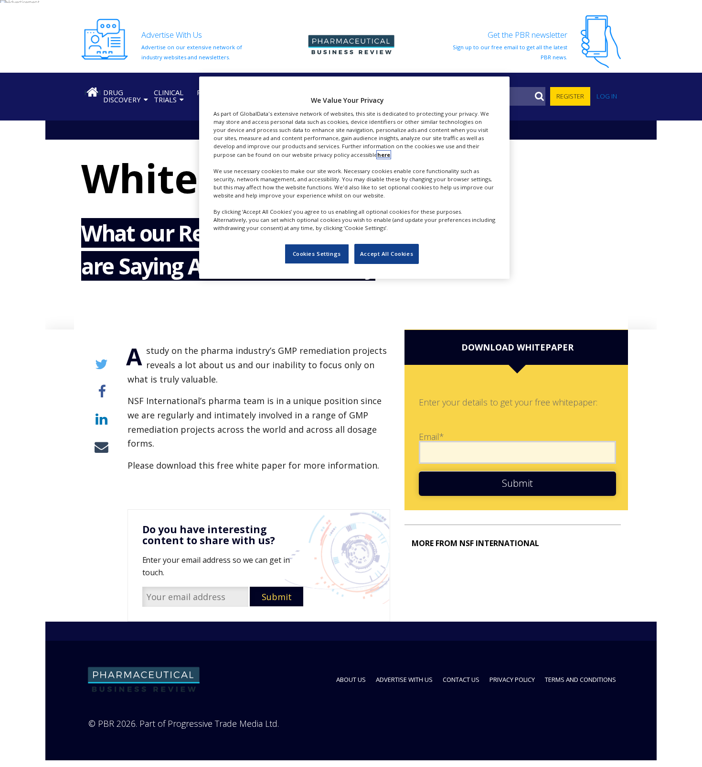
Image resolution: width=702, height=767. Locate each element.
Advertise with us (404, 679)
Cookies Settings (317, 254)
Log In (606, 96)
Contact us (461, 679)
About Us (351, 679)
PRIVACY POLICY (512, 679)
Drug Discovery (122, 96)
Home (92, 92)
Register (570, 96)
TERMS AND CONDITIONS (580, 679)
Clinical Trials (168, 96)
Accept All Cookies (386, 254)
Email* (431, 436)
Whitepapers (109, 178)
